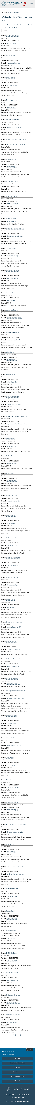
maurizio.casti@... (12, 938)
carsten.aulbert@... (13, 204)
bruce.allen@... (11, 107)
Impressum (10, 1094)
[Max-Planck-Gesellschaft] (9, 1089)
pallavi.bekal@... (12, 382)
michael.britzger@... (13, 810)
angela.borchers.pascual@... (16, 698)
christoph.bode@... (13, 585)
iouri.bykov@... (11, 852)
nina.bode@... (11, 607)
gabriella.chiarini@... (13, 1022)
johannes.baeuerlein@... (14, 318)
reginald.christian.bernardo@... (17, 424)
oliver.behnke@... (12, 360)
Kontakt (17, 1058)
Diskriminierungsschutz (17, 1076)
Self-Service (17, 1081)
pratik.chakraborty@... (14, 980)
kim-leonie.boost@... (13, 684)
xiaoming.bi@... (12, 481)
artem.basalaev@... (13, 278)
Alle (15, 27)
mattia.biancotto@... (13, 501)
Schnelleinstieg (8, 1055)
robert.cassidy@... (12, 919)
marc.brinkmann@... (13, 787)
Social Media (7, 1051)
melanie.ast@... (12, 167)
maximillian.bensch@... (14, 404)
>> (24, 1035)
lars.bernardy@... (12, 446)
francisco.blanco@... (13, 545)
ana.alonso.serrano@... (14, 127)
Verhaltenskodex (17, 1072)
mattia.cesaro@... (12, 960)
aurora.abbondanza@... (14, 43)
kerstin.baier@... (12, 221)
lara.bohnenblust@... (13, 666)
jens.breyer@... (11, 765)
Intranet (17, 1067)
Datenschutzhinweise (18, 1097)
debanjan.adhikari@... (14, 63)
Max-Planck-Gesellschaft (17, 1063)
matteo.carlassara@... (14, 896)
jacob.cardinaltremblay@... (15, 874)
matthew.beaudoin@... (14, 340)
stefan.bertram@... (13, 463)
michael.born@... (12, 723)
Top (30, 1049)
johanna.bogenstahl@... (14, 627)
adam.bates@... (12, 300)
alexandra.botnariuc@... (14, 745)
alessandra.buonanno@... (15, 832)
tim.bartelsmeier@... (13, 256)
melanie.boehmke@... (14, 649)
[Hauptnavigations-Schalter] (32, 4)
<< (10, 1035)
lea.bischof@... (11, 523)
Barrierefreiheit (24, 1094)
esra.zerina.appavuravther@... (16, 144)
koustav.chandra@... (13, 1003)
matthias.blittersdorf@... (14, 565)
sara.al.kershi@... (12, 85)
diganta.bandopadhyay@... (15, 236)
